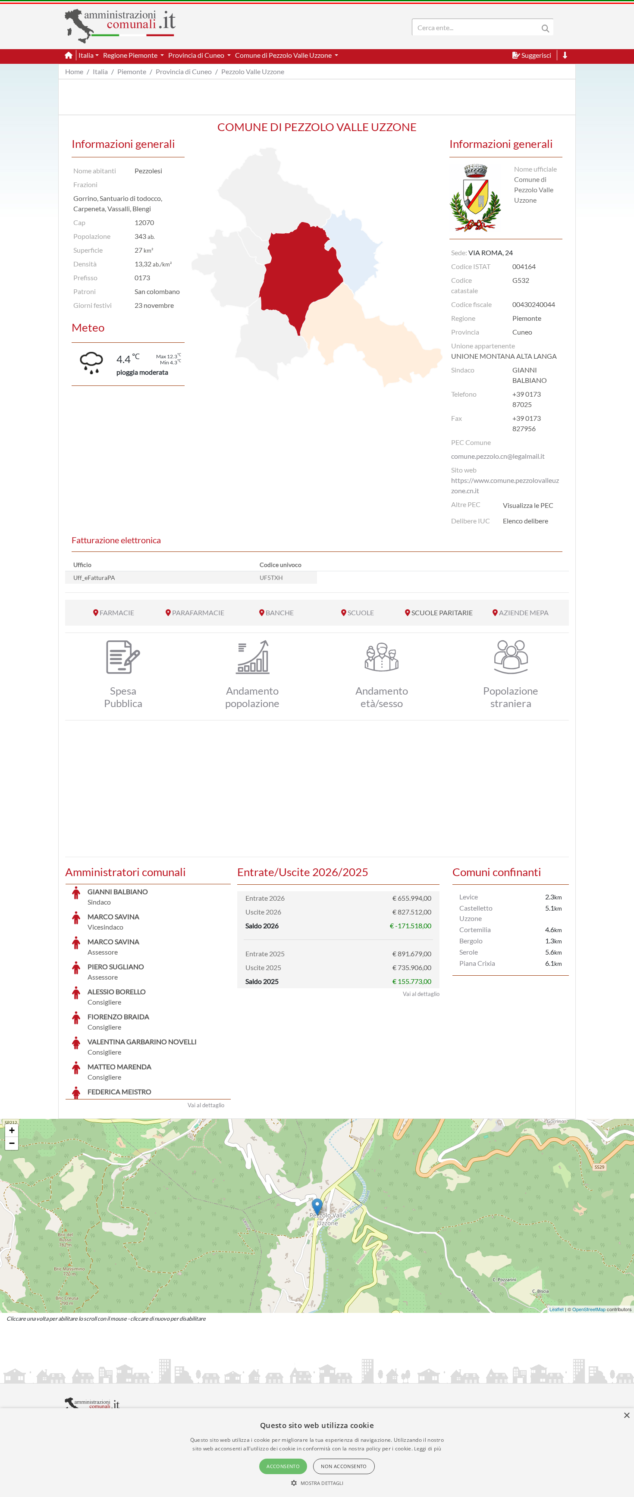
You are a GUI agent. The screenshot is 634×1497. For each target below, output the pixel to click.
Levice (468, 897)
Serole (468, 952)
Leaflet (556, 1309)
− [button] (12, 1143)
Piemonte (131, 71)
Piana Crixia (477, 963)
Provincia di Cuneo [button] (197, 55)
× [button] (626, 1415)
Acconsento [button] (283, 1466)
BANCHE (280, 612)
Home (74, 71)
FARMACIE (117, 612)
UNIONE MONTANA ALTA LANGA (504, 356)
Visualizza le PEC (528, 505)
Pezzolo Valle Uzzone (252, 71)
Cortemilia (475, 929)
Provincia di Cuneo (184, 71)
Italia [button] (86, 55)
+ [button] (12, 1130)
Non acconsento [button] (344, 1466)
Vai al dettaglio (206, 1105)
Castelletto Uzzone (476, 913)
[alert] (317, 1452)
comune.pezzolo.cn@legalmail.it (498, 456)
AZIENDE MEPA (524, 612)
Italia (100, 71)
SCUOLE (361, 612)
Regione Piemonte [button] (131, 55)
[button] (317, 1482)
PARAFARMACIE (198, 612)
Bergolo (471, 940)
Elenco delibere (525, 521)
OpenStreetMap (589, 1309)
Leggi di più (428, 1448)
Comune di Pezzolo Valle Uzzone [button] (284, 55)
